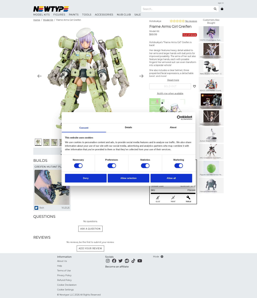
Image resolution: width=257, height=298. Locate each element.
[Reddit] (127, 261)
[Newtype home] (51, 9)
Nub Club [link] (124, 14)
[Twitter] (120, 261)
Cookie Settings (65, 289)
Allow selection (128, 178)
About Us (62, 261)
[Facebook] (114, 261)
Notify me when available (170, 93)
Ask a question (90, 228)
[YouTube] (139, 261)
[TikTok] (133, 261)
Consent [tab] (83, 128)
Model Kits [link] (41, 14)
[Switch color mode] (162, 256)
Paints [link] (74, 14)
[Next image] (141, 76)
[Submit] (215, 9)
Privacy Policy (64, 275)
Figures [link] (59, 14)
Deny (85, 178)
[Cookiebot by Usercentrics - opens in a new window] (179, 117)
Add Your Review (90, 248)
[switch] (112, 165)
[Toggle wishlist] (194, 86)
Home (36, 20)
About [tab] (173, 127)
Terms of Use (64, 270)
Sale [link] (137, 14)
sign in (221, 3)
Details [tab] (128, 127)
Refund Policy (64, 280)
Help (59, 266)
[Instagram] (107, 261)
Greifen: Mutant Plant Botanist (52, 166)
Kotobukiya (155, 21)
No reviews (191, 21)
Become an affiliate (117, 266)
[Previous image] (39, 76)
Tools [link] (86, 14)
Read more (173, 80)
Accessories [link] (104, 14)
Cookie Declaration (67, 285)
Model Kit (48, 20)
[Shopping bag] (222, 9)
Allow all (171, 178)
